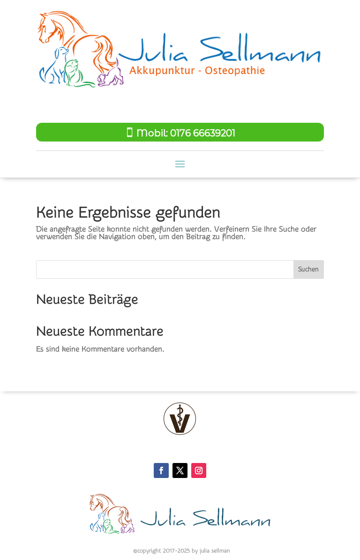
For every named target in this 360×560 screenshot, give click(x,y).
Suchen (308, 269)
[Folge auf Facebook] (161, 470)
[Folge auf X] (180, 470)
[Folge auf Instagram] (198, 470)
